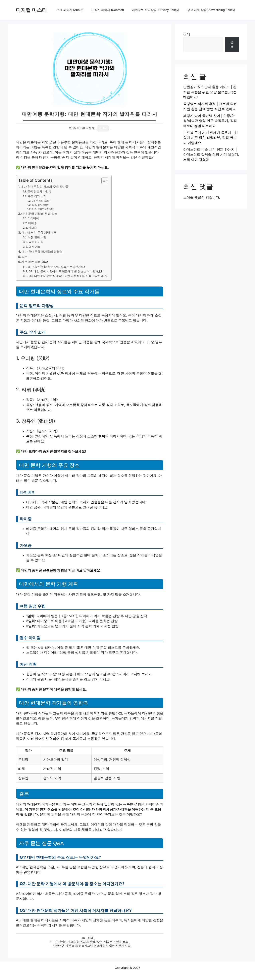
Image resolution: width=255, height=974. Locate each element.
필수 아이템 (35, 242)
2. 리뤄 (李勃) (41, 204)
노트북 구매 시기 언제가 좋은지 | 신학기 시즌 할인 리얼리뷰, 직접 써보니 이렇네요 (210, 138)
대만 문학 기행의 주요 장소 (39, 214)
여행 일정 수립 (37, 237)
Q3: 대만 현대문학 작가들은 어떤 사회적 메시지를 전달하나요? (68, 276)
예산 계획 (35, 246)
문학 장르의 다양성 (39, 191)
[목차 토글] (102, 180)
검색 (186, 34)
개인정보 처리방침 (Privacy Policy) (155, 10)
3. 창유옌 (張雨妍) (44, 209)
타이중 (32, 223)
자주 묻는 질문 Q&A (34, 262)
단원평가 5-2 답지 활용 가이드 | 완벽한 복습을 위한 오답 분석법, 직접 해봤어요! (210, 92)
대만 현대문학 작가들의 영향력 (42, 251)
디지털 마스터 (31, 10)
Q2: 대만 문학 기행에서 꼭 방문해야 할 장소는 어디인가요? (65, 271)
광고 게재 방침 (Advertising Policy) (211, 10)
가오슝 (32, 227)
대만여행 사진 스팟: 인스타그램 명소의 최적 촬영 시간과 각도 (91, 945)
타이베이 (33, 218)
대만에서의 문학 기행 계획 (39, 232)
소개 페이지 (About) (70, 10)
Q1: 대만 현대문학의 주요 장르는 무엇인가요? (56, 266)
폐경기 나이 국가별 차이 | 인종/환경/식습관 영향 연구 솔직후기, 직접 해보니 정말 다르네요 (210, 121)
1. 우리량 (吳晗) (42, 200)
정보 (90, 937)
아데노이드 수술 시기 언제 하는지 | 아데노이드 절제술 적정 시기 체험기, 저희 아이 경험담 (211, 155)
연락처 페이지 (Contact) (107, 10)
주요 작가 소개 (37, 196)
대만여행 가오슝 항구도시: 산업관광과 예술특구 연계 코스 (92, 941)
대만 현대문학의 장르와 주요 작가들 (45, 186)
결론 (24, 257)
